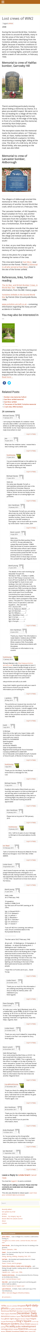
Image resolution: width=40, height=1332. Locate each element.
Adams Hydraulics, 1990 (9, 1249)
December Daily (27, 1313)
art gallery (12, 1309)
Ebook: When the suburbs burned (12, 1219)
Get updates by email (8, 1212)
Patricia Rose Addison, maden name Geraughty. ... (17, 1266)
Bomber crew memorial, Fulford (15, 397)
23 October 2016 (12, 982)
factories (25, 1316)
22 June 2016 (14, 632)
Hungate (3, 1321)
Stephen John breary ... (9, 1275)
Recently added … (7, 1209)
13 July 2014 (8, 785)
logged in (14, 1181)
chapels (7, 1314)
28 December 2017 (10, 1109)
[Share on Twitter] (9, 384)
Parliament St (34, 1324)
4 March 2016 (7, 1005)
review (15, 1329)
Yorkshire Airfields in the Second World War (18, 295)
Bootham (13, 1311)
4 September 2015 (8, 867)
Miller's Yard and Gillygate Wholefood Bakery (15, 1293)
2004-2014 (9, 1306)
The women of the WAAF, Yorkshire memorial (20, 404)
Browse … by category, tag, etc (11, 1216)
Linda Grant (24, 1175)
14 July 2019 (14, 534)
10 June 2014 (9, 441)
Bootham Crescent (23, 1311)
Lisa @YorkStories (11, 1084)
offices (22, 1324)
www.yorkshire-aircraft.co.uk (14, 304)
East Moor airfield (10, 402)
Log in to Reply (31, 434)
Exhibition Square (15, 1316)
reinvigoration (7, 1329)
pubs (18, 1326)
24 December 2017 (9, 1049)
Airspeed (21, 1305)
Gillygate (17, 1319)
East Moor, (27, 262)
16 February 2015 (8, 848)
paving (3, 1327)
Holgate (33, 1319)
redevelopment (28, 1326)
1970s (3, 1305)
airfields (10, 23)
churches (12, 1313)
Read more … (7, 377)
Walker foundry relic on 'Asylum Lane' (13, 1286)
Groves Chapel (25, 1319)
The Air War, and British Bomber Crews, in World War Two (20, 286)
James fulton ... (6, 1236)
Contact (4, 1223)
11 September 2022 (9, 1153)
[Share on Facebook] (4, 384)
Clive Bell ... (5, 1282)
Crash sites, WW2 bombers (13, 407)
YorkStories (11, 455)
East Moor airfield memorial (14, 399)
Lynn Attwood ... (7, 1289)
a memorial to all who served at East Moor (19, 265)
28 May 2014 (9, 700)
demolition (5, 1316)
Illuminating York (11, 1321)
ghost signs (9, 1318)
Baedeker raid (20, 1309)
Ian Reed (6, 846)
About (4, 1221)
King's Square (23, 1321)
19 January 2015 (13, 507)
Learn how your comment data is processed (19, 1194)
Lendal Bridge (35, 1321)
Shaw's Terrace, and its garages (12, 1263)
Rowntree (23, 1328)
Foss (2, 1319)
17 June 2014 (10, 457)
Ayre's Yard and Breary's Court (11, 1279)
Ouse (27, 1323)
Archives (4, 1214)
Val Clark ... (5, 1259)
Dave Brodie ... (6, 1245)
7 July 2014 (6, 727)
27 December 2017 (10, 1086)
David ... (4, 1252)
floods (34, 1316)
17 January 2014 (8, 418)
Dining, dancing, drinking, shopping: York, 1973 (16, 1256)
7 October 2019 (7, 1132)
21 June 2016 (12, 568)
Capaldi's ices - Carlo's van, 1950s (12, 1272)
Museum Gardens (10, 1323)
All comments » (6, 1297)
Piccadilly (10, 1326)
